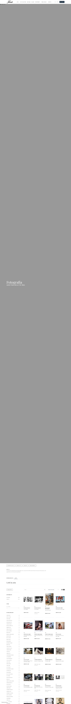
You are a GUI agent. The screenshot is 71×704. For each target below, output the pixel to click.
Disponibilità (9, 594)
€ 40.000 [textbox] (9, 606)
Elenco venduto (32, 565)
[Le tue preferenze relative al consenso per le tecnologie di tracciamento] (5, 702)
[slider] (18, 607)
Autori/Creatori (10, 612)
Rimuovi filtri (10, 589)
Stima (8, 603)
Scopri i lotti (19, 565)
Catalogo (25, 565)
